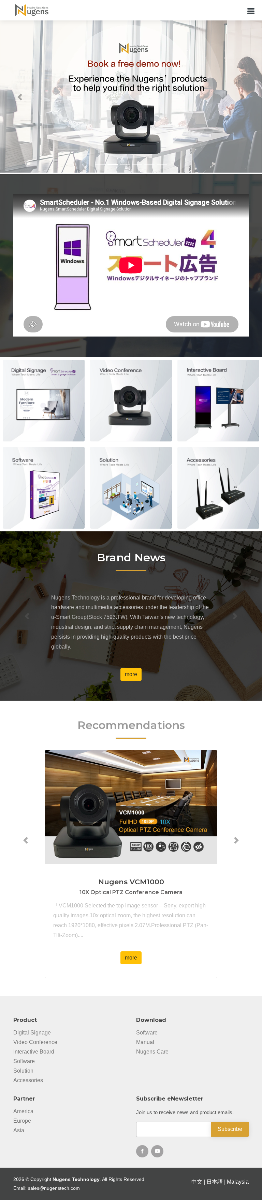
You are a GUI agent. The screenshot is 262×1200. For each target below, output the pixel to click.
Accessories (28, 1080)
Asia (18, 1130)
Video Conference (35, 1042)
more (44, 414)
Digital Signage (32, 1032)
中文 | (198, 1182)
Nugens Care (152, 1052)
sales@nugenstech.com (54, 1188)
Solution (23, 1071)
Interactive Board (33, 1052)
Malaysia (238, 1182)
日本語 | (216, 1182)
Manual (145, 1042)
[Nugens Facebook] (142, 1151)
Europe (22, 1121)
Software (24, 1061)
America (23, 1111)
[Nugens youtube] (157, 1151)
